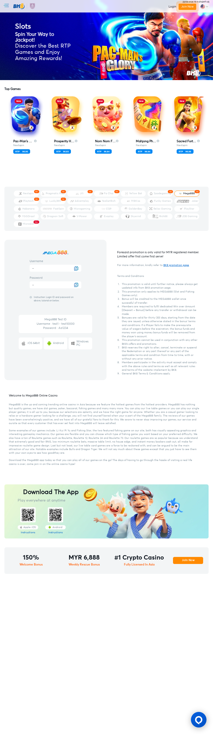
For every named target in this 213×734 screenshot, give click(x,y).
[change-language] (204, 7)
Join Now (187, 6)
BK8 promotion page (176, 265)
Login (172, 6)
